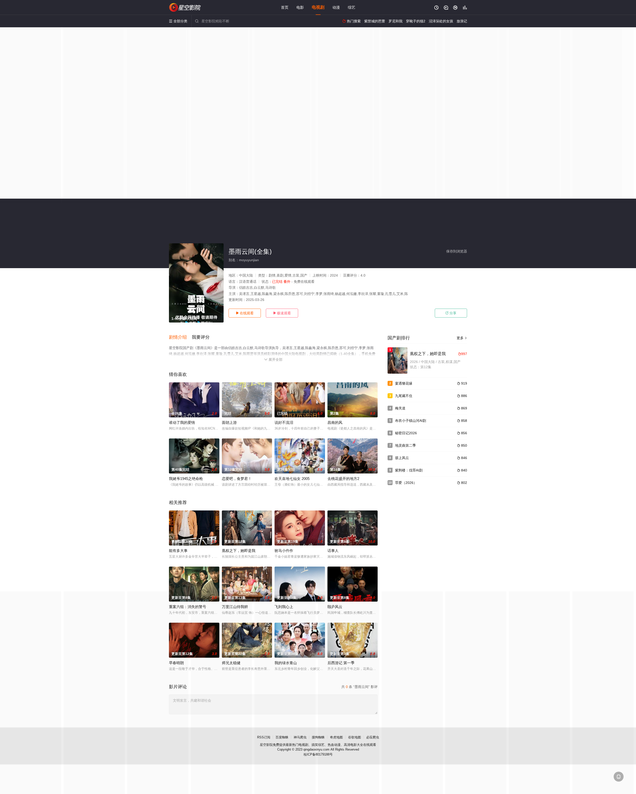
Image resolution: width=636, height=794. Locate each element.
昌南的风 (334, 422)
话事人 (333, 550)
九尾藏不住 (403, 396)
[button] (180, 337)
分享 (450, 313)
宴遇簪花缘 (403, 383)
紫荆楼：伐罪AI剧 (409, 470)
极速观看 (282, 313)
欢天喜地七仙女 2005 (292, 478)
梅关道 (400, 408)
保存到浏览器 (456, 251)
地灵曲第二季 (405, 445)
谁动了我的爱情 (182, 422)
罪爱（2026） (406, 483)
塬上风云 (402, 458)
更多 (462, 338)
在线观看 (245, 313)
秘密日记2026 (406, 433)
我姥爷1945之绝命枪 (186, 478)
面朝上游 (229, 422)
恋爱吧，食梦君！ (237, 478)
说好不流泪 (284, 422)
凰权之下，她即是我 (238, 550)
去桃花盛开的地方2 (343, 478)
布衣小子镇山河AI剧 (410, 421)
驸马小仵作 (284, 550)
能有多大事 (178, 550)
